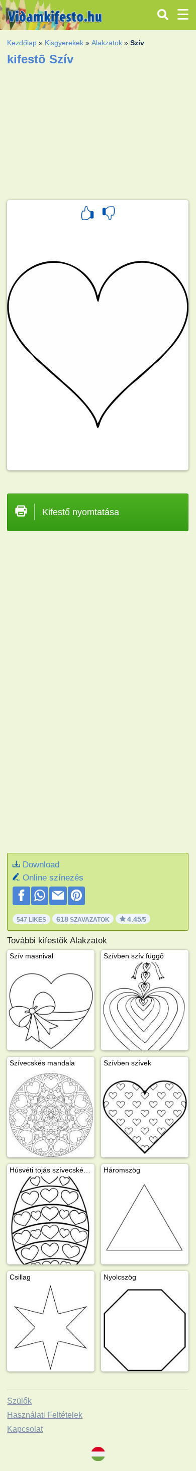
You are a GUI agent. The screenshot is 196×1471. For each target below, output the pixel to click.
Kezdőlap (22, 43)
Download (41, 864)
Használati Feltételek (44, 1415)
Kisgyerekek (64, 43)
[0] (108, 214)
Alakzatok (106, 43)
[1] (87, 214)
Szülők (19, 1401)
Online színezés (53, 877)
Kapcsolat (25, 1429)
